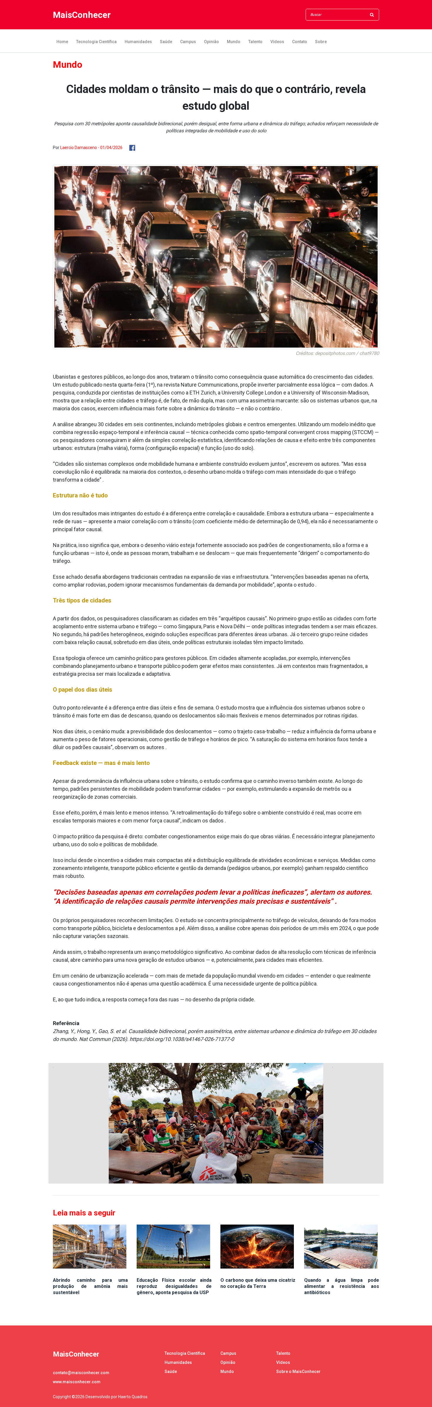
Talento (255, 41)
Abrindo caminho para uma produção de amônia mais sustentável (90, 1286)
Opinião (211, 41)
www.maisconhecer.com (77, 1381)
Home (62, 41)
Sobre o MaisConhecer (298, 1371)
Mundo (233, 41)
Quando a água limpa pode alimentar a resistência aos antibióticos (341, 1286)
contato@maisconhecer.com (81, 1372)
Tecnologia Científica (96, 41)
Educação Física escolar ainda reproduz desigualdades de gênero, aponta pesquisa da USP (174, 1286)
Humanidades (138, 41)
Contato (299, 41)
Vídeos (277, 41)
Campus (188, 41)
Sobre (321, 41)
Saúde (166, 41)
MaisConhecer (82, 15)
